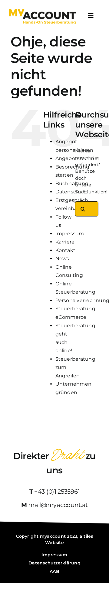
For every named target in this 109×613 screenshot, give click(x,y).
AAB (54, 571)
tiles (88, 536)
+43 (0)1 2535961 (57, 491)
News (62, 258)
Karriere (65, 242)
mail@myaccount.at (58, 505)
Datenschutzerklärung (54, 563)
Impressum (69, 234)
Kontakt (65, 250)
